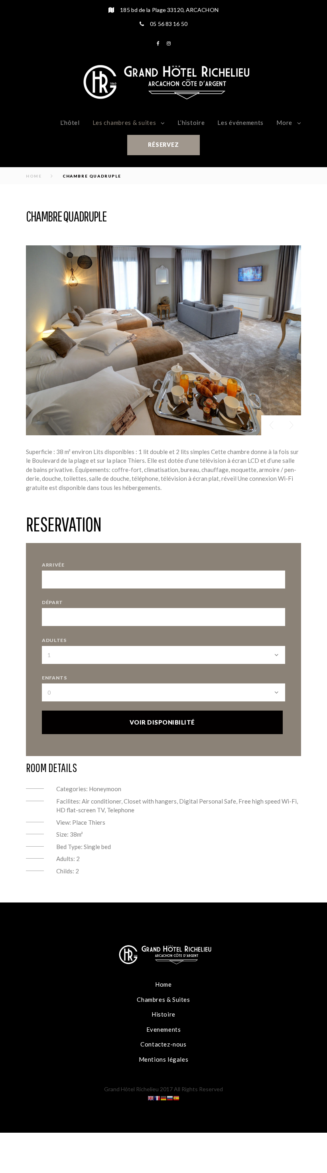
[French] (157, 1097)
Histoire (163, 1014)
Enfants (54, 678)
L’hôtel (70, 122)
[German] (163, 1097)
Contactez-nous (163, 1044)
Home (33, 176)
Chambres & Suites (163, 999)
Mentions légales (164, 1059)
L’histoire (191, 122)
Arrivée (53, 565)
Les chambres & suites (124, 122)
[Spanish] (176, 1097)
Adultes (54, 640)
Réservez (163, 144)
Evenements (163, 1029)
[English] (151, 1097)
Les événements (240, 122)
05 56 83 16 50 (168, 23)
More (284, 122)
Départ (52, 602)
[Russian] (170, 1097)
